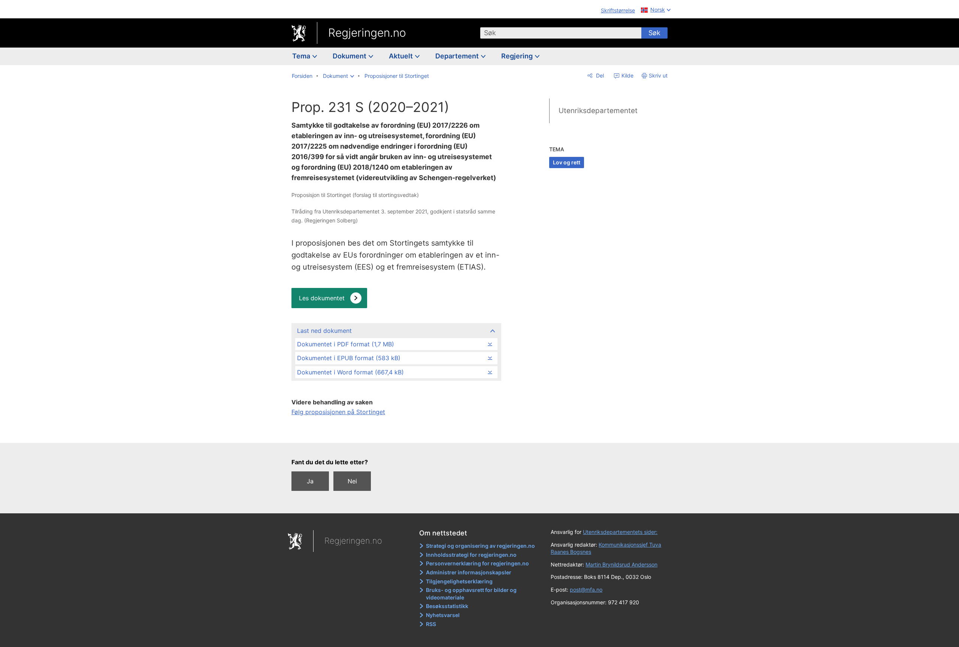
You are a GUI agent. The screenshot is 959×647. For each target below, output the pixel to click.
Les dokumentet (322, 298)
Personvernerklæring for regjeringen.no (477, 563)
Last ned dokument (324, 330)
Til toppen (395, 432)
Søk (654, 33)
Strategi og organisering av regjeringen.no (480, 546)
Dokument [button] (350, 56)
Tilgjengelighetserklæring (459, 581)
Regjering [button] (517, 56)
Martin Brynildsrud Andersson (621, 564)
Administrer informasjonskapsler (468, 572)
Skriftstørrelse (618, 10)
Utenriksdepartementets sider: (620, 532)
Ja (310, 481)
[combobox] (560, 33)
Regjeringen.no (367, 32)
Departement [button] (457, 56)
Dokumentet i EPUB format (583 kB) (348, 358)
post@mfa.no (586, 589)
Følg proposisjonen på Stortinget (338, 412)
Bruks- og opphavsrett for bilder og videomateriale (471, 594)
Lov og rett (566, 162)
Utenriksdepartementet (598, 110)
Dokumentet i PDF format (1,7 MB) (345, 344)
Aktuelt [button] (401, 56)
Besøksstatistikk (447, 606)
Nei (352, 481)
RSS (431, 624)
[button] (338, 76)
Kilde (626, 75)
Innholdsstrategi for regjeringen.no (471, 555)
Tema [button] (302, 56)
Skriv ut (658, 75)
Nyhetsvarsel (443, 615)
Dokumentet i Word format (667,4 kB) (350, 372)
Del (599, 75)
